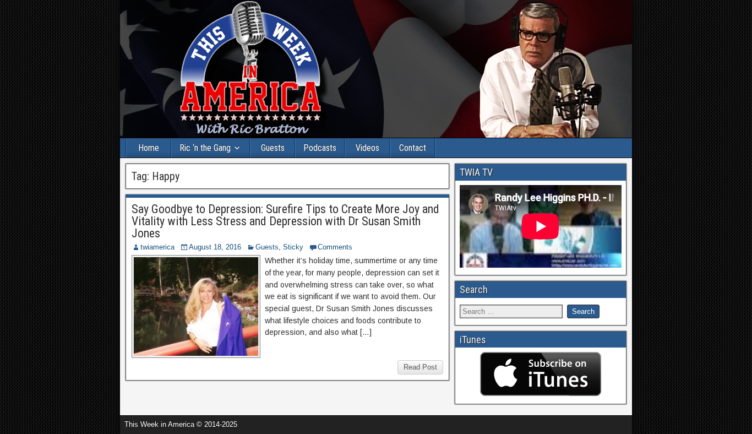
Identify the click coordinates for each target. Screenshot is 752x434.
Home (148, 148)
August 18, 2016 (215, 247)
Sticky (293, 247)
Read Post (420, 367)
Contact (412, 148)
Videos (367, 148)
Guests (273, 148)
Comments (335, 247)
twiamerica (157, 247)
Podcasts (319, 148)
